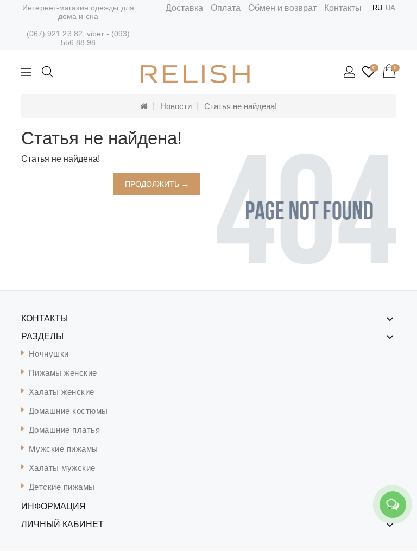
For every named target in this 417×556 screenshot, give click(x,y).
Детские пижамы (62, 486)
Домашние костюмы (68, 410)
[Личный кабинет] (350, 73)
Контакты (343, 7)
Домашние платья (64, 429)
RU (377, 8)
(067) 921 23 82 (55, 33)
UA (390, 8)
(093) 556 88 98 (95, 38)
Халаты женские (61, 391)
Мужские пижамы (63, 448)
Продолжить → (157, 184)
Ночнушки (49, 353)
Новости (176, 106)
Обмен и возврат (282, 7)
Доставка (184, 7)
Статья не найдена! (240, 106)
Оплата (226, 7)
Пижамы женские (63, 372)
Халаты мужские (62, 467)
